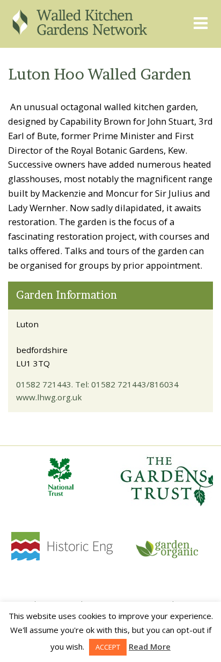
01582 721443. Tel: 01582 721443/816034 (97, 384)
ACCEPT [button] (107, 647)
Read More (150, 646)
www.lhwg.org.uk (49, 397)
